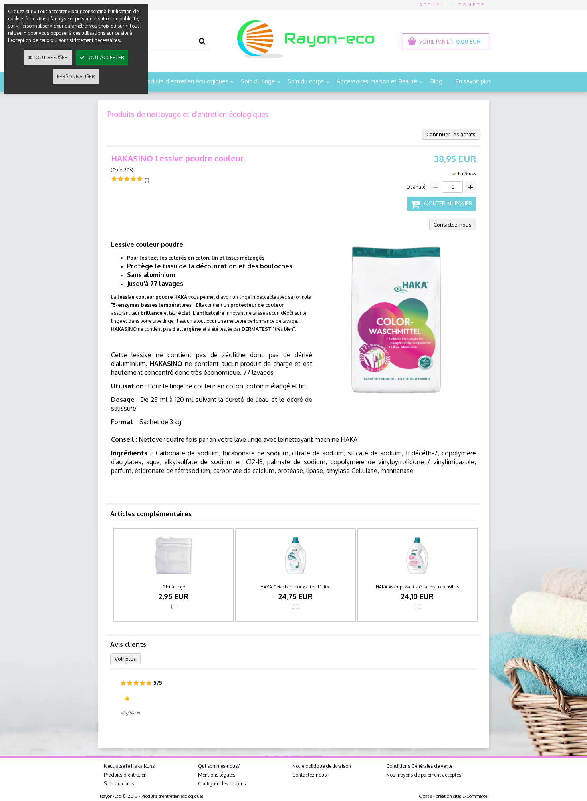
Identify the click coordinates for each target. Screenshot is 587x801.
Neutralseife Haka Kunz (129, 766)
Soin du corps (306, 81)
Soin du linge (258, 81)
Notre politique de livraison (321, 766)
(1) (147, 180)
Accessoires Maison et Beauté (377, 81)
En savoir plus (473, 81)
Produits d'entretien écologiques (184, 81)
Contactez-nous (309, 775)
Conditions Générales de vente (419, 766)
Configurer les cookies (222, 784)
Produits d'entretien (125, 775)
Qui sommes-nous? (219, 766)
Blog (436, 81)
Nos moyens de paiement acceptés (423, 775)
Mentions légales (216, 775)
